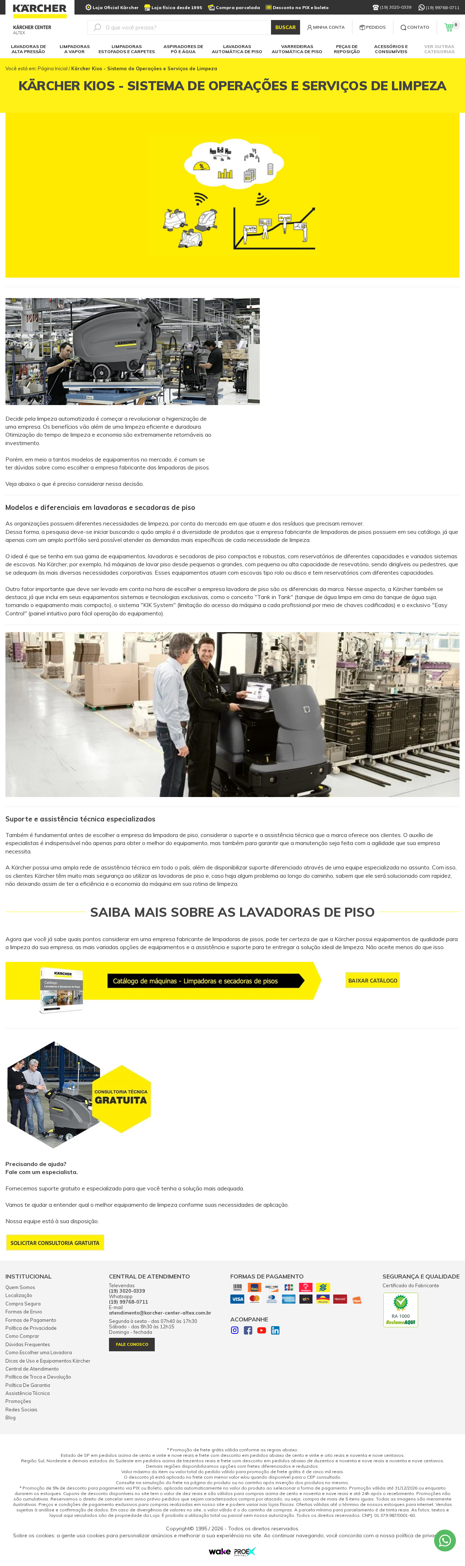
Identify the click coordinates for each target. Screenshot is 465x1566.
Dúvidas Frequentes (27, 1344)
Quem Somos (20, 1287)
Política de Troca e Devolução (38, 1377)
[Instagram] (234, 1331)
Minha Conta (329, 27)
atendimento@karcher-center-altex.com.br (160, 1313)
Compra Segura (23, 1304)
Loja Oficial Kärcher (116, 7)
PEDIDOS (376, 27)
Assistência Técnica (27, 1393)
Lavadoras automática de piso (237, 49)
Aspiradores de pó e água (183, 49)
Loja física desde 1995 (176, 7)
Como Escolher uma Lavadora (38, 1352)
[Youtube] (261, 1331)
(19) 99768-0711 (443, 7)
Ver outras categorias (439, 49)
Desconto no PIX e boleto (301, 7)
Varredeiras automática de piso (297, 49)
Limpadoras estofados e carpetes (126, 49)
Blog (10, 1417)
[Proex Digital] (245, 1554)
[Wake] (220, 1553)
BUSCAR (285, 27)
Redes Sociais (21, 1409)
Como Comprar (22, 1336)
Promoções (18, 1401)
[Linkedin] (275, 1331)
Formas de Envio (23, 1312)
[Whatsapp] (445, 1540)
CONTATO (418, 27)
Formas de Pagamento (30, 1320)
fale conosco (132, 1344)
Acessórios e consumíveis (391, 49)
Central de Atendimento (32, 1369)
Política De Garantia (27, 1385)
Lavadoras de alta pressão (28, 49)
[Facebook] (248, 1331)
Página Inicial (53, 68)
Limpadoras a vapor (75, 49)
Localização (18, 1295)
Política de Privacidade (31, 1328)
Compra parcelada (238, 7)
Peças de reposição (347, 49)
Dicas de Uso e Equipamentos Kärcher (47, 1361)
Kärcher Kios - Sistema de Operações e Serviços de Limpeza (144, 68)
